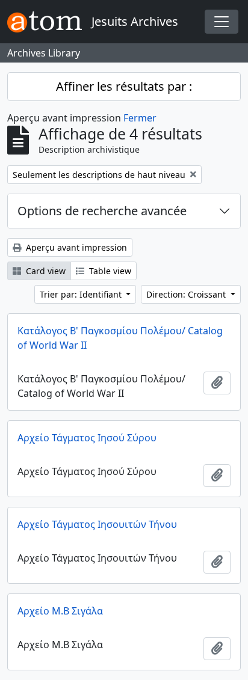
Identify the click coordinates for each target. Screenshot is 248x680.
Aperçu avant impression (75, 247)
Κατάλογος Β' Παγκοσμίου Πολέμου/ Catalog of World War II (120, 338)
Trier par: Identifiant (82, 294)
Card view (44, 271)
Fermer (140, 117)
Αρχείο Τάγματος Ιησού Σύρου (87, 437)
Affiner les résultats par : (124, 86)
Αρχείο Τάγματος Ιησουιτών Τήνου (97, 524)
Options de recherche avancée (102, 211)
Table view (109, 271)
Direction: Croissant (187, 294)
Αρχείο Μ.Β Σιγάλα (60, 610)
